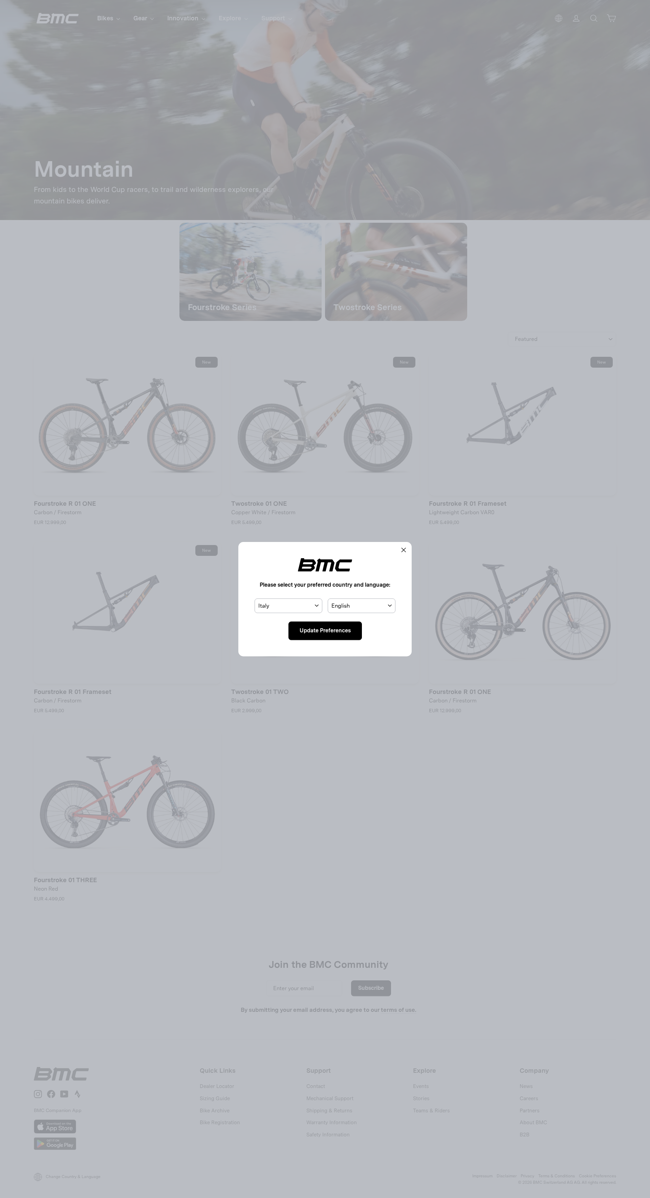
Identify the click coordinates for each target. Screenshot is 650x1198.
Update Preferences (325, 630)
